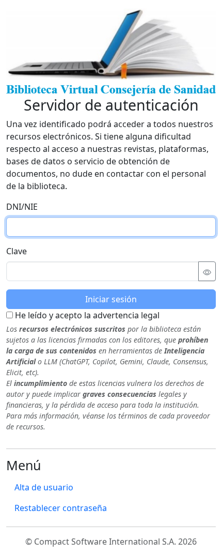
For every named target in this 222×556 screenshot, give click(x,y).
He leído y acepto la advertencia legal (86, 315)
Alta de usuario (43, 487)
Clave (16, 251)
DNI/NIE (22, 206)
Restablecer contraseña (60, 508)
